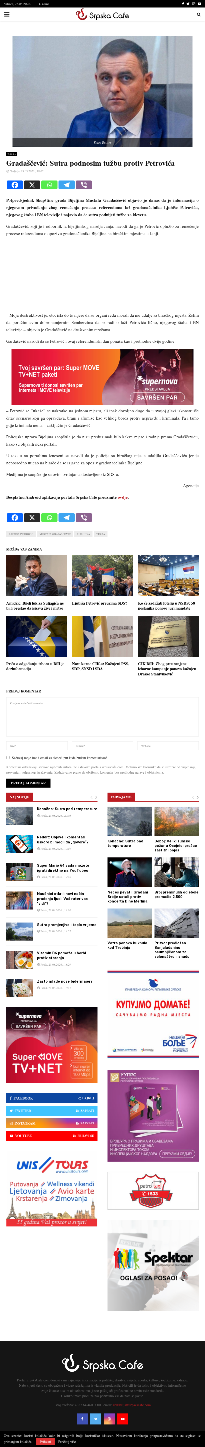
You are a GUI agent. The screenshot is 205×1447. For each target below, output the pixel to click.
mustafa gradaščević (55, 534)
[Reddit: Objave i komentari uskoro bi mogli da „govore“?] (19, 844)
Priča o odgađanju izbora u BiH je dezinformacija (35, 666)
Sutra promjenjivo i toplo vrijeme (66, 925)
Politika (12, 154)
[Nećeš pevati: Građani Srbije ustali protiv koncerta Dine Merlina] (130, 872)
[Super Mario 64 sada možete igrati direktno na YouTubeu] (19, 872)
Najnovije (19, 797)
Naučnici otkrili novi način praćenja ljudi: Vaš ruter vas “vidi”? (62, 898)
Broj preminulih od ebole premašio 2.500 (176, 894)
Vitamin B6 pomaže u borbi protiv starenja (61, 955)
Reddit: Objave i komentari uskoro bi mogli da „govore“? (62, 839)
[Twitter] (95, 1418)
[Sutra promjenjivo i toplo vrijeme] (19, 932)
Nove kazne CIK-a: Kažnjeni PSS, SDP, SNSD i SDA (100, 666)
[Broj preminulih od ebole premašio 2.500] (176, 872)
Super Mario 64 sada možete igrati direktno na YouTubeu (63, 868)
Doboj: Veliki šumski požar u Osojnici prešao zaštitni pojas (175, 845)
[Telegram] (66, 184)
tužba (100, 534)
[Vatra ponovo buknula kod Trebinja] (130, 923)
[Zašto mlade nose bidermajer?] (19, 988)
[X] (32, 184)
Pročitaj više (67, 1441)
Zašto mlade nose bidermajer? (64, 981)
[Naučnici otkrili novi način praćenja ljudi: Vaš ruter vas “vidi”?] (19, 900)
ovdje (123, 497)
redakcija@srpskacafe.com (132, 1404)
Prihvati (45, 1441)
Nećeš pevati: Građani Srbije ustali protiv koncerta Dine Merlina (128, 896)
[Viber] (84, 184)
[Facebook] (15, 184)
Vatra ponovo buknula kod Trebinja (127, 945)
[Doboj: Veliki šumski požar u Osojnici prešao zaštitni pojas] (176, 821)
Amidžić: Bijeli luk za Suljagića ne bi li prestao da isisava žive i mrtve (35, 605)
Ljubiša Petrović (21, 534)
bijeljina (83, 534)
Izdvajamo (121, 797)
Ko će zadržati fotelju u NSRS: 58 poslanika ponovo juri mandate (166, 605)
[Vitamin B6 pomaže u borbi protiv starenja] (19, 960)
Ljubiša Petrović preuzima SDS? (99, 603)
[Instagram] (109, 1418)
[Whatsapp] (49, 184)
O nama (44, 4)
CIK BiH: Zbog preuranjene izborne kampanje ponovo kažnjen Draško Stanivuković (167, 669)
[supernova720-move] (103, 403)
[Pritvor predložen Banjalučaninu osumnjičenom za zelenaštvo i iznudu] (176, 923)
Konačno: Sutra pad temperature (67, 809)
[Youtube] (122, 1418)
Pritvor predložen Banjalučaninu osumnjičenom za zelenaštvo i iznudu (172, 950)
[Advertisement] (102, 277)
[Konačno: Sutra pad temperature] (19, 816)
